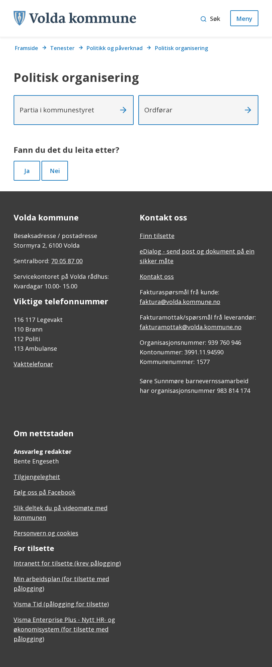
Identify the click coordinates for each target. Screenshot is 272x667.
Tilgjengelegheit (37, 477)
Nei (55, 171)
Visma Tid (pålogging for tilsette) (61, 604)
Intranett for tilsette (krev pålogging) (67, 563)
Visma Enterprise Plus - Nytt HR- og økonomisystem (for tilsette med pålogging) (64, 629)
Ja (27, 171)
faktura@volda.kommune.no (180, 302)
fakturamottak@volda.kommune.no (190, 327)
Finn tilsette (157, 236)
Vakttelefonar (33, 364)
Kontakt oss (157, 276)
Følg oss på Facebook (44, 492)
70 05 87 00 (67, 261)
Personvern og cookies (46, 533)
